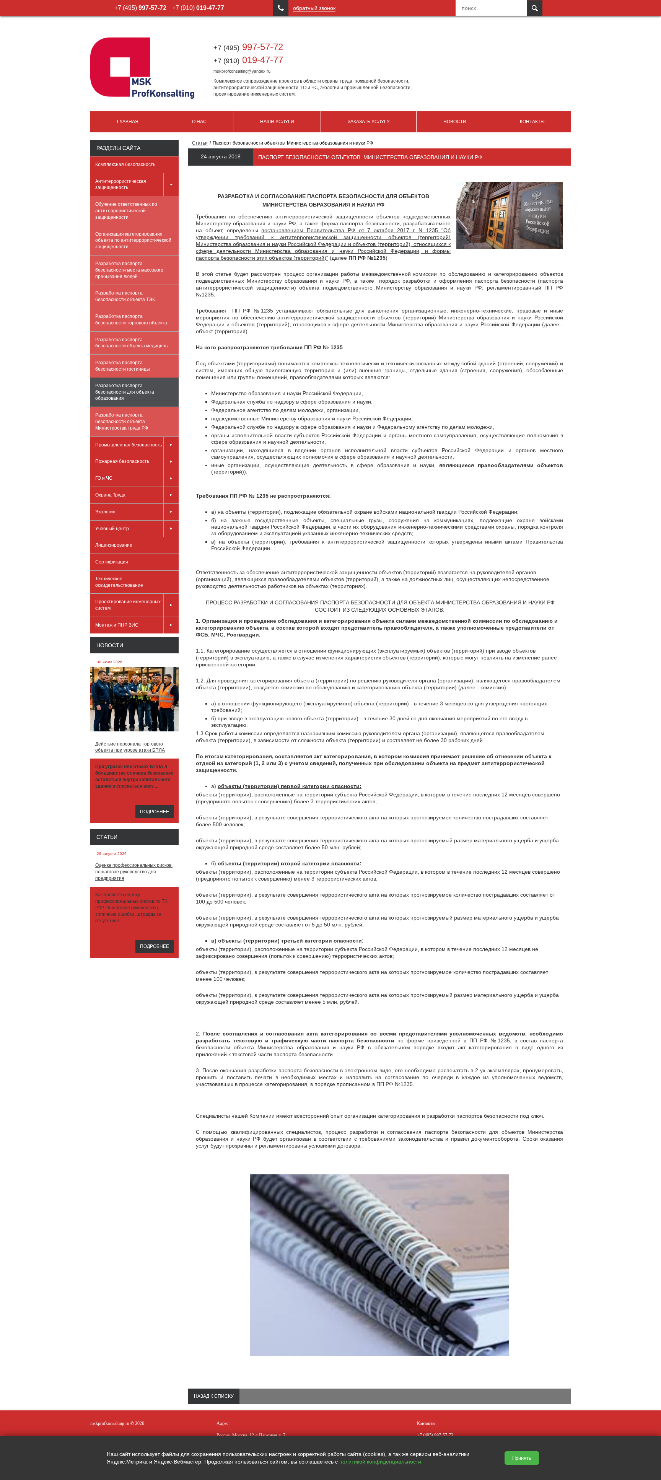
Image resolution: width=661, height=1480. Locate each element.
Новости (454, 121)
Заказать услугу (369, 121)
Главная (127, 121)
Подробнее (154, 811)
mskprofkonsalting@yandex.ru (241, 71)
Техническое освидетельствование (119, 582)
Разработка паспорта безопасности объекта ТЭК (125, 296)
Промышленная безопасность (128, 445)
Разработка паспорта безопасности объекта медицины (132, 343)
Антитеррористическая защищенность (120, 184)
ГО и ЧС (103, 478)
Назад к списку (214, 1396)
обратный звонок (314, 8)
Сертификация (111, 562)
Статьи (106, 837)
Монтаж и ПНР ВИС (116, 625)
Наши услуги (277, 121)
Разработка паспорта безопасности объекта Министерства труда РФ (121, 421)
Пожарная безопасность (122, 461)
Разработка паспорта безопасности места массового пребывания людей (129, 270)
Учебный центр (112, 528)
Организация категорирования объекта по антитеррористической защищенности (133, 240)
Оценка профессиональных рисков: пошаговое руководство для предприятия (134, 872)
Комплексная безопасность (125, 164)
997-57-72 (248, 47)
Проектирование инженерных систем (128, 605)
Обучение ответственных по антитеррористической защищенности (126, 211)
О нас (199, 121)
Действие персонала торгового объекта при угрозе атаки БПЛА (130, 747)
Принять (521, 1458)
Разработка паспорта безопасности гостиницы (122, 366)
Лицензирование (113, 545)
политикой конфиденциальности (380, 1462)
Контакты (532, 121)
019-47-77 (248, 60)
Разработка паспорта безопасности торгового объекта (131, 320)
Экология (105, 511)
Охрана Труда (110, 495)
